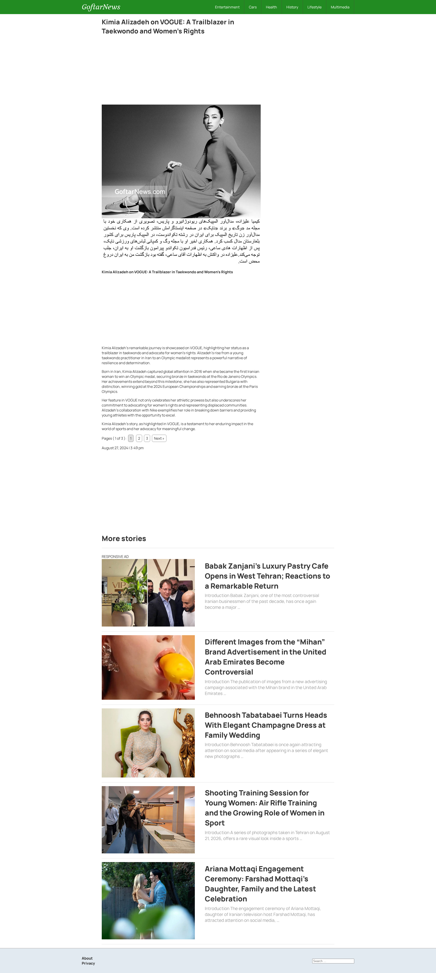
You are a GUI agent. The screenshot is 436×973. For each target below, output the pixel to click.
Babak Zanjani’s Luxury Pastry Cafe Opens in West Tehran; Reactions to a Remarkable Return (267, 576)
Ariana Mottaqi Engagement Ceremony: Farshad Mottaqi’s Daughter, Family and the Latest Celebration (260, 884)
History (292, 7)
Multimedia (340, 7)
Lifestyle (314, 7)
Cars (253, 7)
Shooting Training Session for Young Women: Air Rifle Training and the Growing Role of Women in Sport (265, 808)
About (87, 958)
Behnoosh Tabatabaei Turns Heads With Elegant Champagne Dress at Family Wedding (266, 725)
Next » (159, 438)
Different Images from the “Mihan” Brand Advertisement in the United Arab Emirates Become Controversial (265, 657)
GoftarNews (101, 7)
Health (271, 7)
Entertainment (227, 7)
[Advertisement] (181, 71)
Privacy (88, 963)
